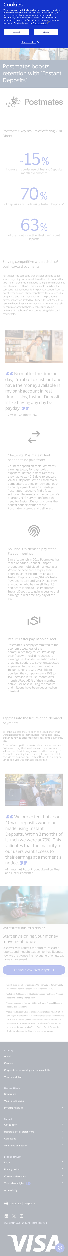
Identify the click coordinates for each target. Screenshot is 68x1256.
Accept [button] (16, 31)
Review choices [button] (28, 42)
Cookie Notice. (40, 23)
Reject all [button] (46, 31)
